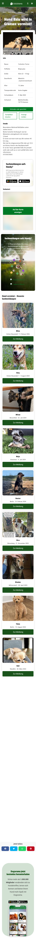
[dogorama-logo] (16, 3)
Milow (18, 415)
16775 (26, 12)
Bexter (18, 498)
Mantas (18, 582)
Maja (18, 456)
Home (4, 12)
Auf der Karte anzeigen (18, 210)
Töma (18, 624)
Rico (18, 540)
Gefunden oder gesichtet (18, 109)
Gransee (20, 12)
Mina (18, 331)
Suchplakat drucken (9, 116)
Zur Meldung (18, 339)
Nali (18, 666)
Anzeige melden (23, 116)
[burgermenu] (3, 3)
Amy (18, 373)
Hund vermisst (12, 12)
